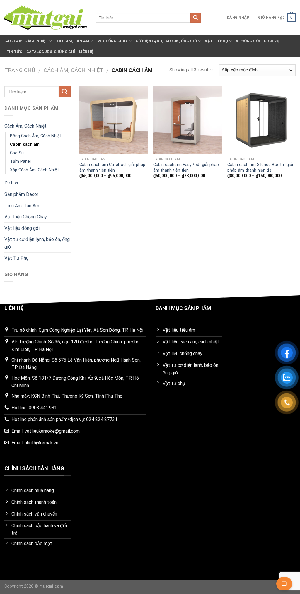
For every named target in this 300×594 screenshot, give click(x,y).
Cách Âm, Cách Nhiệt (26, 41)
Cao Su (17, 152)
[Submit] (195, 18)
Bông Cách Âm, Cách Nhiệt (36, 135)
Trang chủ (19, 70)
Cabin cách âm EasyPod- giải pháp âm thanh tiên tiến (186, 167)
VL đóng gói (248, 41)
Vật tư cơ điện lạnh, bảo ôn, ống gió (37, 243)
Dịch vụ (271, 41)
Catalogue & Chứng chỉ (50, 51)
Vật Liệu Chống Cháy (25, 217)
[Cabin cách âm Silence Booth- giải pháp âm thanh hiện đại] (261, 120)
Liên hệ (86, 51)
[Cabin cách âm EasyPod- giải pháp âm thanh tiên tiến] (187, 120)
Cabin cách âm (25, 144)
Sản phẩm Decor (21, 194)
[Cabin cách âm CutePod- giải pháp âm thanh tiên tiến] (113, 120)
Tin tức (14, 51)
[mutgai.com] (45, 17)
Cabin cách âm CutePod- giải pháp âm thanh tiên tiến (112, 167)
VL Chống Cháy (113, 41)
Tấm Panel (20, 161)
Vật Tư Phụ (216, 41)
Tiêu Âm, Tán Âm (72, 41)
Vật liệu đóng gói (22, 228)
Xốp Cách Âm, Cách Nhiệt (34, 169)
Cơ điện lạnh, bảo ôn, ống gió (166, 41)
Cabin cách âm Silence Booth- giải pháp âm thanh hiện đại (260, 167)
